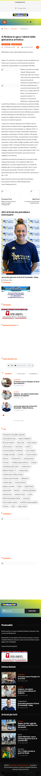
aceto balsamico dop (9, 438)
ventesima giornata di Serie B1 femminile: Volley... (20, 277)
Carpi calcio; (19, 446)
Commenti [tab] (33, 374)
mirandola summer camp (10, 466)
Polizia (19, 486)
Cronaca (20, 721)
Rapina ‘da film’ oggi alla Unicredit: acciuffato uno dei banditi (28, 725)
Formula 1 (6, 462)
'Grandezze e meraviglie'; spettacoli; (14, 434)
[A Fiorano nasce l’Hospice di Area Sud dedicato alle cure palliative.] (8, 677)
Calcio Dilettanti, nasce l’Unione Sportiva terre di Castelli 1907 (27, 738)
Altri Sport (14, 29)
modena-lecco (26, 466)
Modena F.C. (25, 478)
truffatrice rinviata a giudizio (28, 502)
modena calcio (23, 470)
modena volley (7, 482)
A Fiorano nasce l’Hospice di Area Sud (28, 678)
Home (6, 29)
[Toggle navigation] (4, 22)
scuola (30, 494)
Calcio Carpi (20, 442)
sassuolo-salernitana (29, 490)
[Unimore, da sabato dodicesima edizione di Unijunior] (8, 691)
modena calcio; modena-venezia (13, 474)
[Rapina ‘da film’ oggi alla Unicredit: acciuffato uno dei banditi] (8, 725)
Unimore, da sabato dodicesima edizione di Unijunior (26, 395)
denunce (5, 458)
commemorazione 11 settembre (13, 450)
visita (13, 506)
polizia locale (7, 490)
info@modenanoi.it (23, 765)
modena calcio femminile (10, 478)
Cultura (16, 392)
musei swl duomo (20, 482)
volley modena (22, 506)
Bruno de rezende (8, 442)
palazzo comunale (8, 486)
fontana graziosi (29, 458)
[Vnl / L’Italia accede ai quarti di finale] (8, 752)
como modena (30, 450)
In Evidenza (17, 379)
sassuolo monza (20, 494)
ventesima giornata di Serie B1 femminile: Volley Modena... (25, 407)
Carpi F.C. (28, 446)
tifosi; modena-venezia (10, 502)
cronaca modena (31, 454)
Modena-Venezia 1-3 (9, 470)
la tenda (33, 462)
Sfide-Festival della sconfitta (11, 498)
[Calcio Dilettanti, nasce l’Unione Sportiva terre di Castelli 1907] (8, 739)
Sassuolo (17, 490)
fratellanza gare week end (20, 462)
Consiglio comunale (9, 454)
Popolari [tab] (21, 374)
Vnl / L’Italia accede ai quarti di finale (26, 752)
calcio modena (31, 442)
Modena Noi (12, 765)
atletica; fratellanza (25, 438)
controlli (20, 454)
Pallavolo (21, 749)
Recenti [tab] (8, 374)
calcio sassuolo (7, 446)
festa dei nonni (16, 458)
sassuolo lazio (7, 494)
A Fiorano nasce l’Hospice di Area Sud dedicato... (26, 382)
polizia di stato (29, 486)
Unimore (5, 506)
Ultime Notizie (16, 44)
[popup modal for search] (36, 22)
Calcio (20, 734)
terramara (26, 498)
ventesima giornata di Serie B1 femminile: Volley (28, 704)
